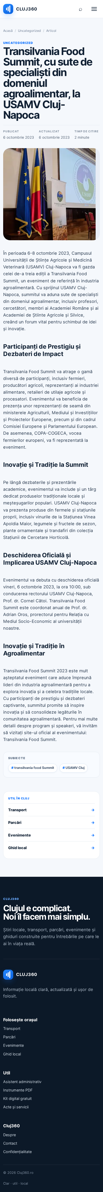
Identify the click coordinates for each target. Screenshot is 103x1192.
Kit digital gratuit (17, 1098)
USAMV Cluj (75, 768)
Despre (9, 1135)
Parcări (51, 822)
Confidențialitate (17, 1151)
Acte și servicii (16, 1107)
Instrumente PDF (17, 1090)
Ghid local (51, 847)
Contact (10, 1143)
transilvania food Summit (34, 768)
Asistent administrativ (22, 1081)
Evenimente (51, 835)
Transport (51, 810)
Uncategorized (29, 31)
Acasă (8, 31)
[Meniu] (94, 9)
